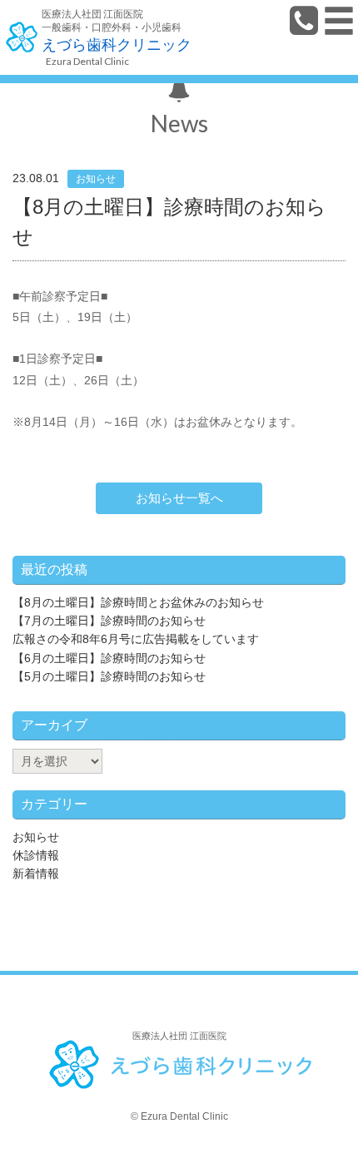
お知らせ (35, 837)
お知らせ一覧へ (179, 498)
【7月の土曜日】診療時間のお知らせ (109, 620)
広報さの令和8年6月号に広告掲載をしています (135, 639)
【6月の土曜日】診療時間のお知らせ (109, 658)
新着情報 (35, 873)
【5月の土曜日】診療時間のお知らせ (109, 676)
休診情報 (35, 855)
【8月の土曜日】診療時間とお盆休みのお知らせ (138, 602)
